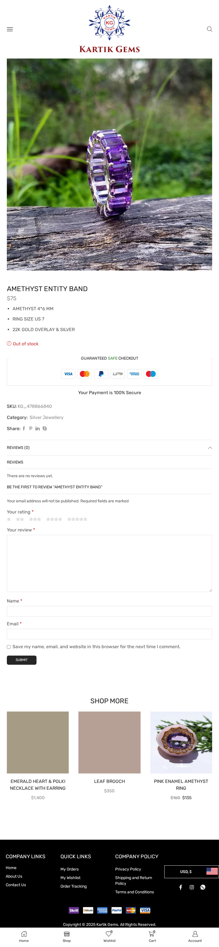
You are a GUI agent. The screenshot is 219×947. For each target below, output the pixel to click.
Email (14, 623)
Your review (21, 530)
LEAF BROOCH (109, 781)
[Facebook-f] (180, 887)
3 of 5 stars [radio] (35, 519)
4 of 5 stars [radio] (54, 519)
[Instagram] (191, 887)
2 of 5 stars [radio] (20, 519)
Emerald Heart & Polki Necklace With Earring (38, 785)
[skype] (44, 428)
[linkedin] (37, 428)
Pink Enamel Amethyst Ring (181, 785)
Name (14, 601)
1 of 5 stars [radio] (9, 519)
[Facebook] (24, 428)
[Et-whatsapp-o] (203, 887)
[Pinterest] (30, 428)
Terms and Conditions (134, 892)
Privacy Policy (128, 869)
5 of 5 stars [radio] (77, 519)
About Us (14, 876)
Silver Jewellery (47, 417)
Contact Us (16, 884)
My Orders (69, 869)
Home (11, 867)
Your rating (20, 512)
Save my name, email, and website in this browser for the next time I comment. (97, 646)
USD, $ (186, 871)
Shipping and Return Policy (133, 880)
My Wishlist (70, 877)
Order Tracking (73, 886)
